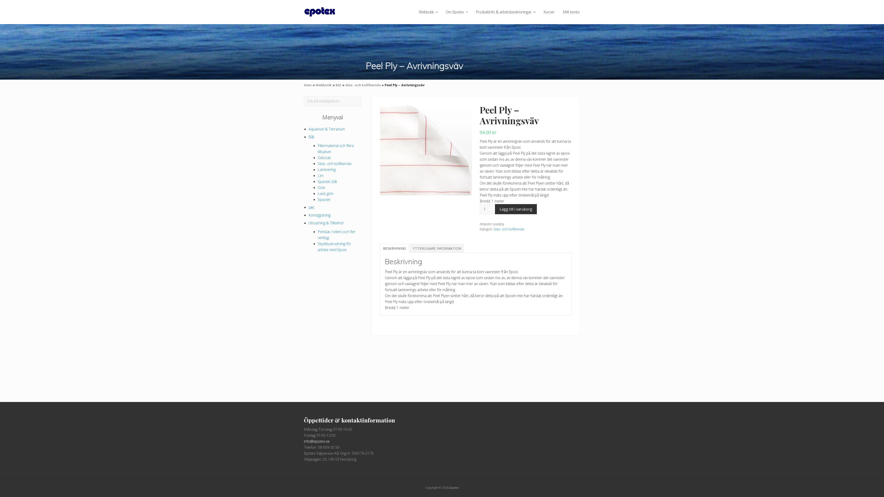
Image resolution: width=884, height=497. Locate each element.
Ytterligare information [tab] (437, 248)
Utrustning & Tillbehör (326, 222)
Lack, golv (325, 193)
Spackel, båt (327, 181)
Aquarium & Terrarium (326, 129)
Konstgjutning (319, 215)
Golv (321, 187)
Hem (308, 85)
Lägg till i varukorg (516, 209)
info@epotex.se (317, 441)
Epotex (454, 487)
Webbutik (324, 85)
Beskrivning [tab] (394, 248)
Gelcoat (324, 157)
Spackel (324, 199)
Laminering (327, 169)
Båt (338, 85)
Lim (320, 175)
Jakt (311, 207)
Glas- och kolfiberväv (363, 85)
